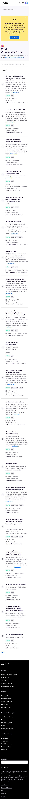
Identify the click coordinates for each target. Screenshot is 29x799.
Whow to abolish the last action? (15, 584)
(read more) (15, 92)
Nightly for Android (7, 728)
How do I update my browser (14, 634)
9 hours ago (20, 190)
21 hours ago (18, 456)
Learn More (14, 37)
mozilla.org (4, 785)
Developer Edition (7, 717)
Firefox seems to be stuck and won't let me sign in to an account (15, 280)
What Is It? (4, 741)
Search (19, 3)
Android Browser (6, 701)
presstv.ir (8, 178)
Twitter (3, 680)
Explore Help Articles (8, 686)
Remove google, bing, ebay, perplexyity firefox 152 (13, 371)
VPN (14, 210)
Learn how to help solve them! (14, 57)
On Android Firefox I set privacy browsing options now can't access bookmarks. (14, 608)
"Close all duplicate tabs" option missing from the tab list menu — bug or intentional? (15, 313)
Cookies (3, 793)
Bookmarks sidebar (11, 463)
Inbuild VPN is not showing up (14, 402)
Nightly (3, 725)
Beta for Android (6, 723)
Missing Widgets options (13, 221)
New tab (15, 240)
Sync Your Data (6, 747)
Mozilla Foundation (14, 773)
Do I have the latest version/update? (11, 343)
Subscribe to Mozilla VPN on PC (15, 110)
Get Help (4, 749)
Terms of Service (6, 788)
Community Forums (8, 9)
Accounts (15, 128)
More (23, 64)
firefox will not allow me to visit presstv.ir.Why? (13, 172)
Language (4, 759)
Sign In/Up (4, 738)
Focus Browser (6, 707)
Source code (5, 677)
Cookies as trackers (18, 573)
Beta (2, 720)
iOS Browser (5, 704)
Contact (3, 796)
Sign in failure (17, 300)
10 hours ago (18, 214)
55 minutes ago (23, 103)
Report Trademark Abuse (9, 674)
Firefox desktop (6, 698)
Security (15, 452)
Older (3, 652)
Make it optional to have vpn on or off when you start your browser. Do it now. (14, 199)
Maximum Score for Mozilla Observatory (11, 433)
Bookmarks (16, 160)
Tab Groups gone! (10, 251)
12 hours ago (24, 244)
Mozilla (5, 664)
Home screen (16, 508)
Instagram (7, 767)
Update (15, 359)
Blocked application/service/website (17, 186)
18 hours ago (20, 395)
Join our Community (7, 683)
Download (4, 696)
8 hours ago (18, 132)
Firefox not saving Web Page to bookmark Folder (13, 140)
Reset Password (6, 744)
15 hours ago (22, 363)
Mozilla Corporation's (11, 771)
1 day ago (16, 512)
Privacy (3, 791)
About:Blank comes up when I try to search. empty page (14, 520)
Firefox (9, 99)
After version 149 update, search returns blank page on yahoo (15, 488)
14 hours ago (18, 304)
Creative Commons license (12, 780)
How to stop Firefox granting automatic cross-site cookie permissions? (13, 552)
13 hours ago (23, 272)
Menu (23, 3)
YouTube (4, 767)
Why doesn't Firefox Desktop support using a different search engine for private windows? (15, 78)
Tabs (14, 270)
